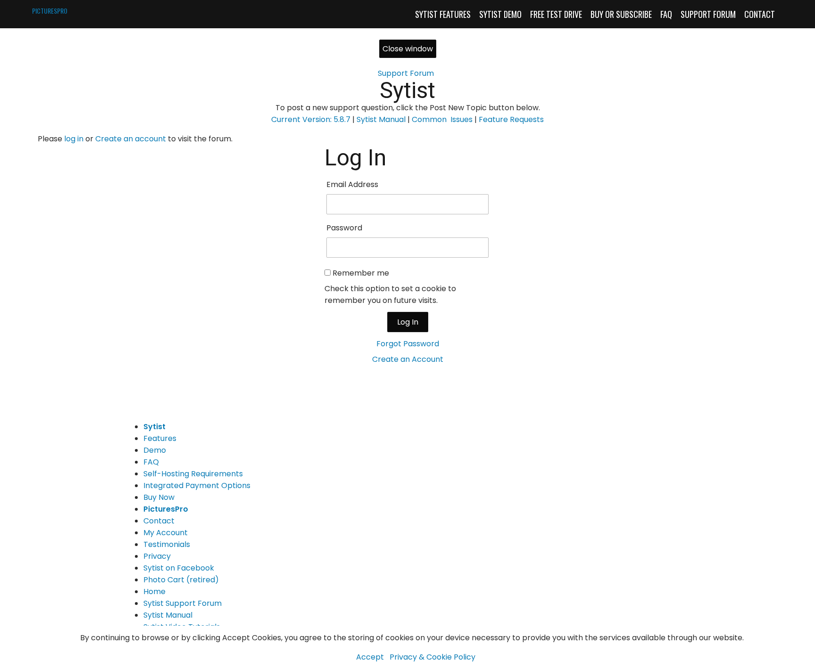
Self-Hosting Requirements (193, 473)
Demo (154, 450)
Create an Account (407, 359)
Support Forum (708, 14)
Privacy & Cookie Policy (432, 657)
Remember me (361, 273)
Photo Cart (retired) (181, 579)
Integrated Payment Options (196, 485)
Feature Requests (511, 119)
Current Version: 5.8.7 (310, 119)
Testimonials (166, 544)
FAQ (666, 14)
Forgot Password (407, 343)
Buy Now (159, 497)
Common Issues (442, 119)
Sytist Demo (500, 14)
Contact (759, 14)
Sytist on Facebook (178, 568)
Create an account (130, 138)
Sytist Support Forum (182, 603)
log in (73, 138)
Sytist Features (443, 14)
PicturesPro (165, 509)
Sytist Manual (381, 119)
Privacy (157, 556)
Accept (370, 657)
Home (154, 591)
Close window (408, 48)
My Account (165, 532)
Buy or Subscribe (621, 14)
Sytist (407, 90)
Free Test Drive (556, 14)
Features (159, 438)
